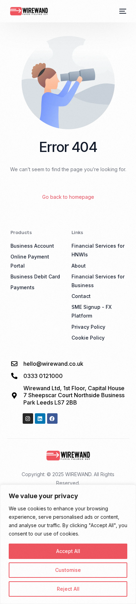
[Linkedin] (40, 418)
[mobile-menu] (122, 11)
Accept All (68, 551)
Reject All (68, 589)
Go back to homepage (68, 197)
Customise (68, 570)
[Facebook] (52, 418)
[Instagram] (28, 418)
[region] (68, 544)
